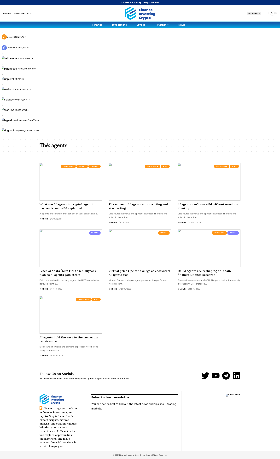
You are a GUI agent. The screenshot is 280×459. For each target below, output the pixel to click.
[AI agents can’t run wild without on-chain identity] (209, 182)
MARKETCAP (19, 13)
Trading (94, 166)
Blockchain (68, 166)
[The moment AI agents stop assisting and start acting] (140, 182)
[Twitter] (205, 376)
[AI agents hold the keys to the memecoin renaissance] (71, 315)
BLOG (29, 13)
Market (82, 166)
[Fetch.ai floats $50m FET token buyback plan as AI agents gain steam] (71, 248)
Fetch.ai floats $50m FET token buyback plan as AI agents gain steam (68, 272)
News (165, 166)
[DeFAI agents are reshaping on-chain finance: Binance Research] (209, 248)
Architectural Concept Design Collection (140, 2)
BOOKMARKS (254, 13)
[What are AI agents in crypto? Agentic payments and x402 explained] (71, 182)
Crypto (94, 233)
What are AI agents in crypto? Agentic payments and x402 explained (67, 206)
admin (45, 219)
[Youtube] (216, 376)
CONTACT (7, 13)
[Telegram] (226, 376)
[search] (264, 13)
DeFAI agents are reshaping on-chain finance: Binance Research (204, 272)
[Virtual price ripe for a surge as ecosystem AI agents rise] (140, 248)
